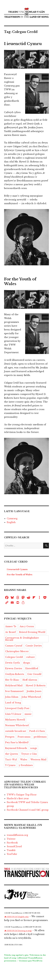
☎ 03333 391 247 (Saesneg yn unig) (18, 931)
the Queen (11, 753)
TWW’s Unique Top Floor (22, 794)
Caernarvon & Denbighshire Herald (22, 638)
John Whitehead (31, 697)
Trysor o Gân (29, 753)
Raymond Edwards (16, 748)
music (28, 714)
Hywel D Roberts (36, 685)
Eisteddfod (31, 668)
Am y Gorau (27, 626)
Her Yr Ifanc (12, 679)
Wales (23, 759)
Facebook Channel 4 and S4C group (28, 809)
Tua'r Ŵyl (11, 759)
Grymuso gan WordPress (30, 961)
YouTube (12, 854)
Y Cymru (10, 765)
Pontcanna (24, 736)
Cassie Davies (34, 645)
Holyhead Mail (14, 685)
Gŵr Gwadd (34, 674)
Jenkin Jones (34, 691)
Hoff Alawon (30, 679)
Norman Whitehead (17, 725)
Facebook (12, 842)
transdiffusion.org (17, 835)
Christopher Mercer (17, 651)
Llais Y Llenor (13, 714)
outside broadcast (15, 731)
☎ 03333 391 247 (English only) (16, 917)
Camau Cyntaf (13, 645)
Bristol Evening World (32, 632)
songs (33, 748)
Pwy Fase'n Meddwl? (17, 742)
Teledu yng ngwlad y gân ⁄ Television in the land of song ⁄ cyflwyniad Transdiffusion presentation (25, 958)
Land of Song (13, 702)
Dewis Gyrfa (12, 662)
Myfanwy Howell (15, 719)
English (11, 522)
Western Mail (38, 759)
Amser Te (10, 626)
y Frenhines (26, 765)
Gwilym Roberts (14, 674)
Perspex (9, 736)
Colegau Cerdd (14, 657)
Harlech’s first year (18, 798)
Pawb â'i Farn (37, 731)
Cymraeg (12, 518)
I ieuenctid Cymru (23, 43)
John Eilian (11, 697)
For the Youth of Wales (19, 574)
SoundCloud (14, 846)
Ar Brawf (10, 632)
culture (30, 657)
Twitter (11, 838)
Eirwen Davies (13, 668)
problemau (40, 736)
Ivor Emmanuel (14, 691)
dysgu (26, 662)
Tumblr (11, 850)
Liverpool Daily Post (17, 708)
